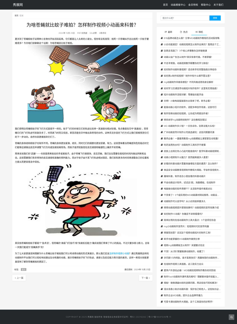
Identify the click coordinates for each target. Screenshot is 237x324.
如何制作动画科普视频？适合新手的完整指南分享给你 (190, 69)
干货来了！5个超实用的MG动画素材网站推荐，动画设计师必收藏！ (192, 195)
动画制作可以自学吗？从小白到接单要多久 (185, 201)
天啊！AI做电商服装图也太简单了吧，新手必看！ (188, 100)
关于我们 (218, 4)
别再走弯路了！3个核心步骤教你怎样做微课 (185, 50)
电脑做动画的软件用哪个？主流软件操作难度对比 (188, 188)
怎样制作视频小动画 (119, 253)
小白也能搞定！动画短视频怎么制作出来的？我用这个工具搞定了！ (192, 44)
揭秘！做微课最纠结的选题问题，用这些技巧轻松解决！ (191, 282)
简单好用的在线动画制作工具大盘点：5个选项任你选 (190, 220)
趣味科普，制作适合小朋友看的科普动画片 (185, 176)
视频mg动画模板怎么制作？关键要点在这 (184, 245)
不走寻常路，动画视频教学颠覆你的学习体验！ (187, 63)
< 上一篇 (19, 277)
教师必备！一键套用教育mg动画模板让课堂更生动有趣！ (192, 138)
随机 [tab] (201, 32)
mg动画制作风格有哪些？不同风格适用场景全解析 (188, 82)
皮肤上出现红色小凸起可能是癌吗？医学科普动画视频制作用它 (192, 151)
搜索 (215, 18)
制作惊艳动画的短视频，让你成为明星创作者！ (187, 113)
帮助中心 (206, 4)
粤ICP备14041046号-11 (159, 317)
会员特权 (193, 4)
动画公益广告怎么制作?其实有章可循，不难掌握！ (188, 57)
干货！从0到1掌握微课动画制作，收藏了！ (185, 251)
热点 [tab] (185, 32)
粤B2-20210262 (138, 317)
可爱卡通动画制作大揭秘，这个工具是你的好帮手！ (189, 301)
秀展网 (91, 317)
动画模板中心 (178, 4)
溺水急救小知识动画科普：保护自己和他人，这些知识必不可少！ (192, 289)
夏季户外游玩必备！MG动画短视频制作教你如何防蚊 (190, 270)
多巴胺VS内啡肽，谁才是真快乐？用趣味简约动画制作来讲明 (192, 257)
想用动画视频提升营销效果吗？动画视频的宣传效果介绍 (191, 207)
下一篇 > (145, 277)
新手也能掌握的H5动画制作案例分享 (182, 239)
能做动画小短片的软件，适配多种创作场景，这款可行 (190, 107)
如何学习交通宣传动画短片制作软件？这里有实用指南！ (191, 88)
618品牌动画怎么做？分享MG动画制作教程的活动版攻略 (191, 38)
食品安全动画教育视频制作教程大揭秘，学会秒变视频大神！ (192, 170)
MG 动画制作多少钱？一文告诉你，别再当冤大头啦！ (190, 126)
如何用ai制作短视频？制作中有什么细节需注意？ (188, 75)
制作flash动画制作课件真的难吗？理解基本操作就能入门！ (192, 276)
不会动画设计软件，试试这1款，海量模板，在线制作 (189, 182)
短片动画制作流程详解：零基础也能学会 (183, 94)
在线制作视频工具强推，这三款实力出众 (183, 264)
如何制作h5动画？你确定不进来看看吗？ (184, 213)
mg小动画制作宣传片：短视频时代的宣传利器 (186, 226)
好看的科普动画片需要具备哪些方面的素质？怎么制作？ (191, 163)
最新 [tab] (170, 32)
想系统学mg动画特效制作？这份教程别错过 (185, 119)
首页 (165, 4)
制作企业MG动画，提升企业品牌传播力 (183, 295)
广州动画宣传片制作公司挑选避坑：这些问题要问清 (189, 132)
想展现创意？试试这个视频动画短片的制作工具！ (188, 232)
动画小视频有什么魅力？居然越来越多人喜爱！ (187, 157)
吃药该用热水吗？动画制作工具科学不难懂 (185, 144)
